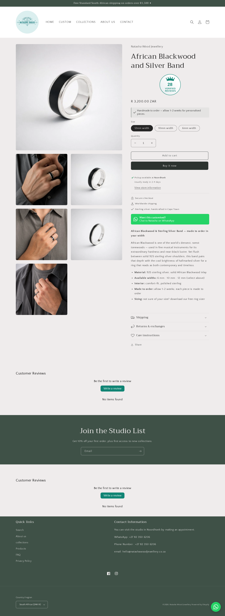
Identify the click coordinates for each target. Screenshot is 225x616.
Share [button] (138, 344)
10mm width (165, 128)
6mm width (189, 128)
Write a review (112, 388)
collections (22, 542)
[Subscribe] (140, 451)
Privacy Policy (23, 561)
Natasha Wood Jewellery (180, 605)
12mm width (142, 128)
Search (20, 530)
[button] (192, 22)
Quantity (135, 136)
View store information (147, 187)
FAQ (18, 554)
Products (21, 548)
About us (21, 536)
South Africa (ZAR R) (30, 604)
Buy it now (169, 165)
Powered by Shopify (200, 605)
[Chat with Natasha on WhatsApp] (216, 607)
